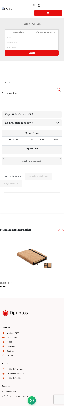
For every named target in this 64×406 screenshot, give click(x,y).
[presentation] (59, 230)
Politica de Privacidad (14, 369)
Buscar (32, 53)
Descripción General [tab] (12, 176)
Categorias (18, 32)
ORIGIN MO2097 (6, 283)
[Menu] (48, 13)
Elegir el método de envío (19, 122)
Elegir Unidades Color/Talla (20, 114)
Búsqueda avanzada (45, 32)
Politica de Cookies (13, 378)
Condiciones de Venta (15, 374)
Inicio (4, 82)
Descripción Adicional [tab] (38, 176)
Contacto (10, 355)
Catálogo (10, 351)
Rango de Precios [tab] (11, 183)
